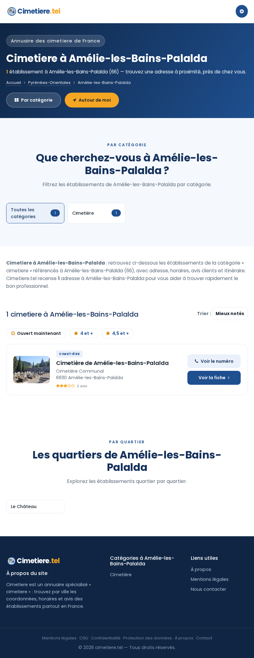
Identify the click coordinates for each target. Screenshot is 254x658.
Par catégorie (37, 100)
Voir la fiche (212, 378)
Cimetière (121, 575)
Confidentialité (105, 638)
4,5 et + (120, 333)
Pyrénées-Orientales (49, 83)
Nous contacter (208, 589)
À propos (201, 569)
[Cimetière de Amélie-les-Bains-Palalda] (31, 369)
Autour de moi (95, 100)
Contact (204, 638)
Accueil (13, 83)
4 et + (86, 333)
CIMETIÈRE (69, 353)
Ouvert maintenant (39, 333)
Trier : (204, 313)
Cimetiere (38, 11)
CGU (83, 638)
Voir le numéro (217, 361)
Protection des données (147, 638)
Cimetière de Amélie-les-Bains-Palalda (112, 363)
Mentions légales (210, 579)
